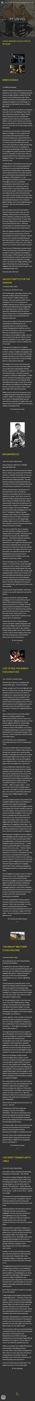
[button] (2, 2)
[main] (17, 18)
